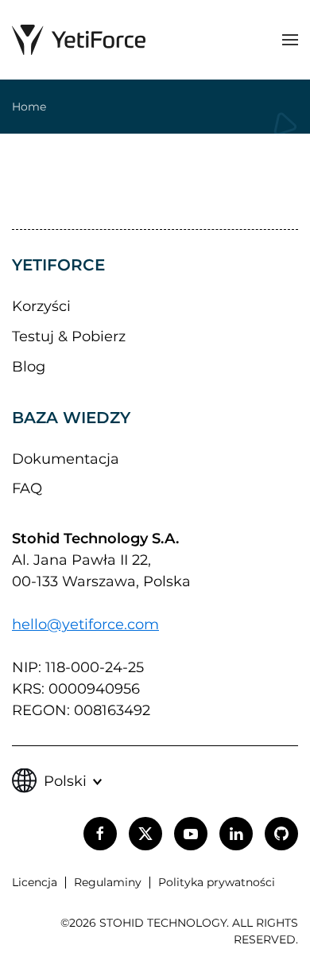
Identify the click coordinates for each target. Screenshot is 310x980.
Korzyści (41, 306)
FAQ (27, 488)
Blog (28, 366)
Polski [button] (65, 781)
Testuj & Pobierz (69, 336)
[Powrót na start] (78, 40)
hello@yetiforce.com (85, 624)
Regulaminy (107, 882)
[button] (290, 40)
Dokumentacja (65, 459)
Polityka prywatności (216, 882)
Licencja (34, 882)
